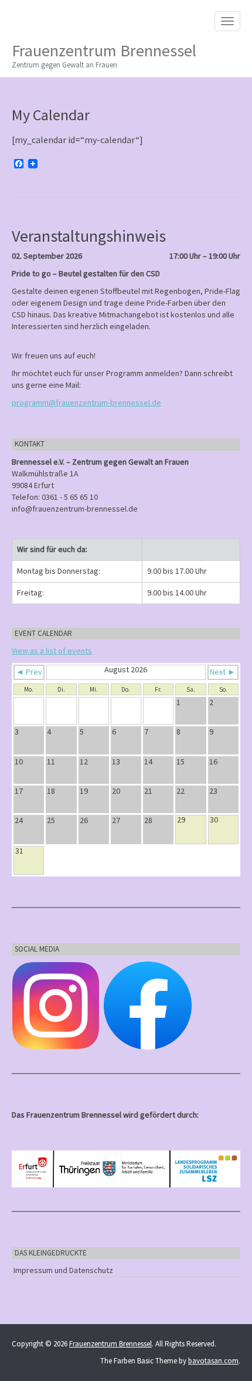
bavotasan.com (213, 1361)
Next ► (223, 671)
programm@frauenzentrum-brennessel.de (86, 402)
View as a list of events (52, 650)
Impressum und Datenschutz (63, 1270)
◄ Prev (29, 671)
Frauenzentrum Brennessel (104, 55)
